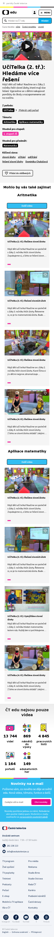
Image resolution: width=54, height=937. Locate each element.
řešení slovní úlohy (12, 161)
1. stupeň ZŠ (10, 133)
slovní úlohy (9, 157)
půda (18, 26)
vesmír (41, 26)
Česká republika (29, 26)
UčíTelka (8, 110)
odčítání (32, 157)
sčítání (21, 157)
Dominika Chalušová (36, 161)
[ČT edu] (9, 13)
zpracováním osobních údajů (34, 816)
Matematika (10, 145)
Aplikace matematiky (31, 122)
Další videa (27, 205)
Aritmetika (9, 122)
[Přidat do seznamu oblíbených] (45, 216)
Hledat (45, 20)
